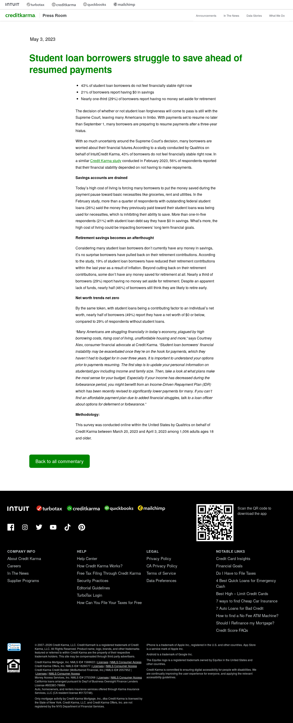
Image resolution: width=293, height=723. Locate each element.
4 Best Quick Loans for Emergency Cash (246, 583)
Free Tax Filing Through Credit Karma (109, 573)
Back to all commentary (59, 461)
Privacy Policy (158, 558)
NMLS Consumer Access (125, 662)
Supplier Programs (23, 580)
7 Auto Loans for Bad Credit (239, 608)
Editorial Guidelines (93, 588)
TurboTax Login (89, 595)
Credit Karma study (105, 160)
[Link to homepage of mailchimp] (124, 4)
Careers (14, 565)
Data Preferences (161, 580)
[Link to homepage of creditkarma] (64, 4)
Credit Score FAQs (232, 630)
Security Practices (93, 580)
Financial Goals (229, 565)
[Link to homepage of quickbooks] (94, 4)
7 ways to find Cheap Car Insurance (246, 601)
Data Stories (254, 15)
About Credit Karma (24, 558)
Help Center (87, 558)
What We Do (277, 15)
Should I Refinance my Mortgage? (245, 623)
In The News (231, 15)
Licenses (102, 662)
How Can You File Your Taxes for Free (109, 602)
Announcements (206, 15)
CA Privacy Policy (161, 565)
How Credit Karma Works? (99, 565)
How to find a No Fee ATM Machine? (247, 615)
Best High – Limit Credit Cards (242, 593)
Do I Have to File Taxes (236, 573)
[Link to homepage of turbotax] (35, 4)
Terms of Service (161, 573)
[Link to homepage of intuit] (12, 4)
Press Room (55, 15)
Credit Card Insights (233, 558)
